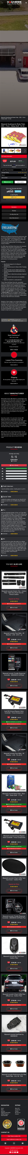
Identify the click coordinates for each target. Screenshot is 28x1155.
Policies (17, 1111)
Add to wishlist (20, 182)
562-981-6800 (5, 292)
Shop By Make (4, 1115)
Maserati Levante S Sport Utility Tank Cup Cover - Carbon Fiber (14, 879)
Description (14, 207)
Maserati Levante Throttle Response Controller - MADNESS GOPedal (14, 674)
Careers (17, 1114)
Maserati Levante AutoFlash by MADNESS (14, 1035)
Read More (13, 365)
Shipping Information (5, 1112)
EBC (25, 175)
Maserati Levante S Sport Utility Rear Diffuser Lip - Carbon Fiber (14, 995)
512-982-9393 (10, 291)
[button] (25, 137)
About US (17, 1108)
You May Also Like (14, 214)
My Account (17, 1112)
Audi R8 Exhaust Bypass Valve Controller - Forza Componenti (14, 712)
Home (2, 1108)
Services (3, 1111)
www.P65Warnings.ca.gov (17, 320)
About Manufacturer (14, 218)
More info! (24, 170)
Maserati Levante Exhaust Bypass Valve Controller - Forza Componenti (14, 836)
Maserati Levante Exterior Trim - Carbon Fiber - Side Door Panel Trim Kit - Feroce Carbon (14, 592)
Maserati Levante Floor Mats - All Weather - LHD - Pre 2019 (14, 754)
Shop (2, 1109)
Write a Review (14, 465)
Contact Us (17, 1109)
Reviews (14, 210)
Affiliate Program (5, 1114)
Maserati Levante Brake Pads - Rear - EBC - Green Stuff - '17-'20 (14, 794)
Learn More (18, 191)
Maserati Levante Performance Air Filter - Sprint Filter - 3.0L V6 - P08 (14, 1075)
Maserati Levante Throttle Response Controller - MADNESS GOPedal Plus (14, 917)
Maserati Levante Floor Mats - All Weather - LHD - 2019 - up (14, 634)
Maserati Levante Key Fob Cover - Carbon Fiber (14, 957)
